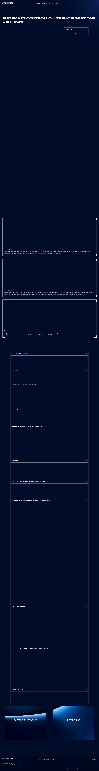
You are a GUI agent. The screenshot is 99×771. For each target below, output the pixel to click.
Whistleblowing (58, 768)
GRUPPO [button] (40, 759)
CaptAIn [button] (58, 759)
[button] (61, 3)
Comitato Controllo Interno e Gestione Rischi (27, 390)
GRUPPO (4, 12)
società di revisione (58, 694)
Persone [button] (51, 3)
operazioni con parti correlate (28, 675)
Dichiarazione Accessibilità (89, 768)
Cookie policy (77, 768)
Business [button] (44, 3)
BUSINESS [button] (46, 759)
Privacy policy (68, 768)
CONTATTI (94, 759)
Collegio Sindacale (19, 415)
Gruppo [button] (38, 3)
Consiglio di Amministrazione (74, 360)
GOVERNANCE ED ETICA (14, 12)
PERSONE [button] (52, 759)
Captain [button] (57, 3)
